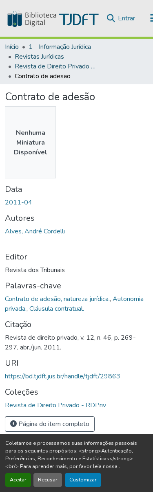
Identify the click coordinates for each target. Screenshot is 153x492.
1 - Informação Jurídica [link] (60, 46)
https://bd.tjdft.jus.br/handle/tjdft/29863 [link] (62, 376)
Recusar (48, 479)
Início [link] (12, 46)
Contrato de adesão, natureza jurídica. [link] (57, 298)
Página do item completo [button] (53, 424)
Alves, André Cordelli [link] (35, 231)
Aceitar (18, 479)
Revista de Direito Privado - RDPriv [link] (55, 66)
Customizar (83, 479)
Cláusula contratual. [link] (56, 308)
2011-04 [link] (18, 202)
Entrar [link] (126, 18)
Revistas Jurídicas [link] (39, 56)
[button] (52, 18)
